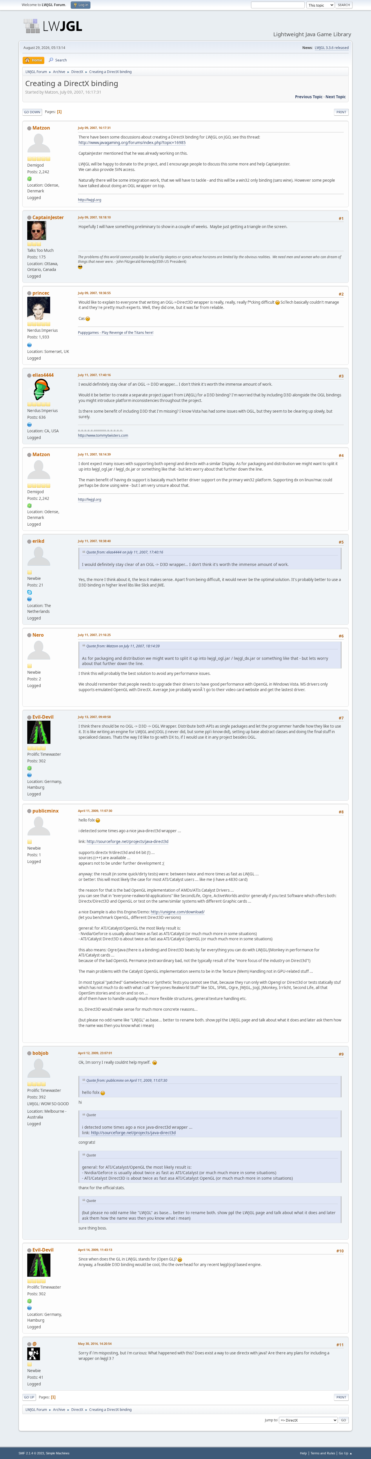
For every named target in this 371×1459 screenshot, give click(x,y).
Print (341, 112)
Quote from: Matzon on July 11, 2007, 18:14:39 (123, 646)
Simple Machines (58, 1453)
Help (303, 1453)
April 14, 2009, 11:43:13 (95, 1249)
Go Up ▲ (345, 1453)
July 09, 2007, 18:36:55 (94, 293)
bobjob (40, 1053)
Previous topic (309, 96)
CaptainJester (48, 217)
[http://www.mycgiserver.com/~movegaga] (29, 598)
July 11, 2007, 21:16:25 (94, 635)
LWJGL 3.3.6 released (332, 47)
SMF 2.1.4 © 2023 (31, 1453)
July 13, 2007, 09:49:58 (94, 717)
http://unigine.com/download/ (178, 912)
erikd (38, 541)
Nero (38, 635)
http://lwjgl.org (89, 199)
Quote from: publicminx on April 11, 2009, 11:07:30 (126, 1080)
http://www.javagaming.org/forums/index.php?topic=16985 (132, 142)
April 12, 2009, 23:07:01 (95, 1053)
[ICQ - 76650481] (29, 767)
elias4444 (43, 375)
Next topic (335, 96)
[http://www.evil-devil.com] (29, 774)
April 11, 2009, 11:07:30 (95, 810)
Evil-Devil (43, 717)
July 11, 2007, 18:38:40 (94, 541)
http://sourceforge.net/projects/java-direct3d (127, 841)
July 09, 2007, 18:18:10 (94, 217)
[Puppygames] (29, 344)
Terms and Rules (323, 1453)
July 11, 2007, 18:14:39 (94, 454)
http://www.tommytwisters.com (103, 435)
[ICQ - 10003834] (29, 178)
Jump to (271, 1419)
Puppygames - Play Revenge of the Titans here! (115, 332)
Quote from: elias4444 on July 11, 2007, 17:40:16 (124, 552)
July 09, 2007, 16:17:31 (94, 127)
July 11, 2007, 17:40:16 (94, 375)
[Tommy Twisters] (29, 424)
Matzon (41, 128)
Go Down (32, 112)
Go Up (29, 1397)
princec (40, 293)
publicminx (45, 811)
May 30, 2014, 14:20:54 (95, 1343)
